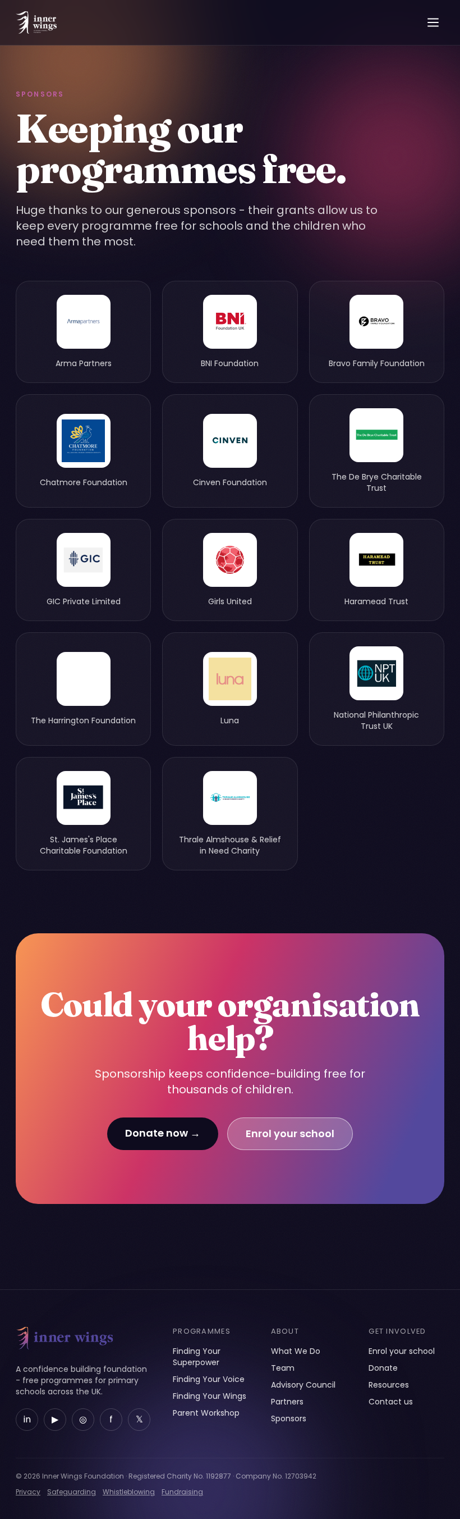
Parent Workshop (206, 1412)
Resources (389, 1384)
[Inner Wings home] (36, 22)
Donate (383, 1368)
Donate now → (162, 1133)
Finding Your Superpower (196, 1356)
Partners (287, 1401)
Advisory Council (303, 1384)
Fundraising (182, 1492)
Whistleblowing (129, 1492)
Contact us (391, 1401)
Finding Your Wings (209, 1396)
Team (283, 1368)
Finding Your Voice (209, 1379)
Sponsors (288, 1418)
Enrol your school (290, 1133)
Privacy (28, 1492)
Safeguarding (71, 1492)
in (27, 1419)
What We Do (295, 1351)
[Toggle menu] (433, 22)
